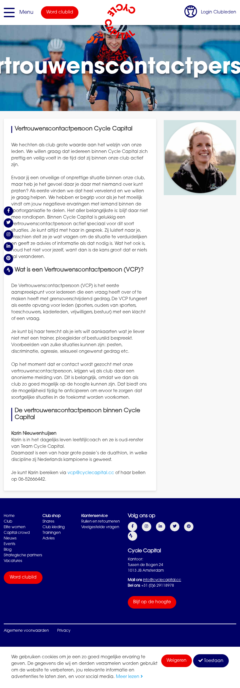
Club (8, 522)
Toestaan (213, 661)
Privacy (63, 631)
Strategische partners (23, 555)
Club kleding (53, 527)
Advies (48, 538)
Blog (8, 550)
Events (9, 544)
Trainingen (51, 533)
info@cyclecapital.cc (162, 580)
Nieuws (10, 538)
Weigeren (177, 661)
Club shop (51, 516)
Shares (48, 522)
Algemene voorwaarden (26, 631)
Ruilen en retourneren (100, 522)
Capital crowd (17, 533)
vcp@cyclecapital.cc (91, 473)
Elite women (14, 527)
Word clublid (59, 12)
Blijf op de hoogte (152, 602)
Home (9, 516)
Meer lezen (128, 677)
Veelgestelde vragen (100, 527)
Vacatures (13, 561)
